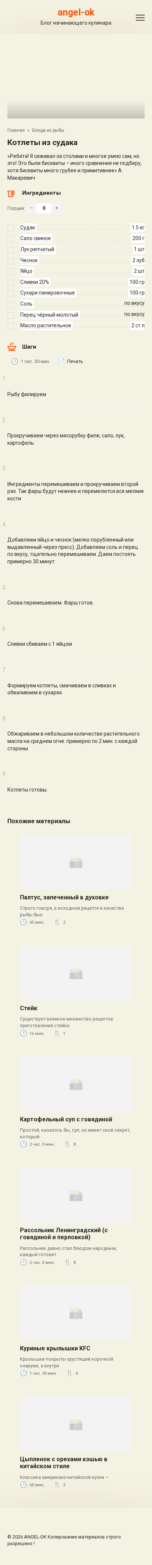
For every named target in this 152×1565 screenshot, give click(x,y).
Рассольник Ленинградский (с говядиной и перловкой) (64, 1234)
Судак (27, 227)
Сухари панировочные (47, 293)
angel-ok (76, 12)
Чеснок (29, 260)
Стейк (28, 1008)
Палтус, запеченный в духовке (64, 897)
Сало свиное (35, 238)
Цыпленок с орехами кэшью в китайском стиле (63, 1463)
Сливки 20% (34, 282)
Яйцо (26, 271)
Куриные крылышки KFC (55, 1348)
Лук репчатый (37, 249)
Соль (26, 304)
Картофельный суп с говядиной (66, 1119)
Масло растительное (45, 325)
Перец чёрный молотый (49, 315)
